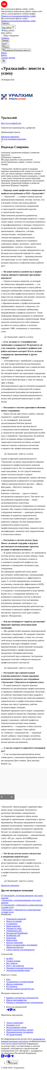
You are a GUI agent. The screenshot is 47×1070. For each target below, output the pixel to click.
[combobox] (12, 1062)
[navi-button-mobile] (3, 61)
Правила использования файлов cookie (18, 21)
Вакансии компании (10, 137)
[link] (5, 46)
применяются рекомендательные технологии (23, 1040)
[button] (4, 53)
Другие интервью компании (13, 139)
